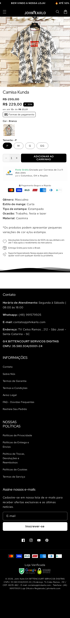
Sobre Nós (9, 374)
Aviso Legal (10, 395)
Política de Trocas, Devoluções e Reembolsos (14, 458)
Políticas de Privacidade (17, 435)
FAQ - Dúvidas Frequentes (19, 402)
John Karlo (19, 578)
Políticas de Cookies (15, 469)
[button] (4, 12)
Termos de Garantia (15, 381)
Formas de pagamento (21, 114)
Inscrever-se (34, 526)
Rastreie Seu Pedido (15, 409)
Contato (8, 366)
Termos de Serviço (14, 476)
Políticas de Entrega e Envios (16, 444)
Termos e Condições (15, 388)
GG (42, 145)
